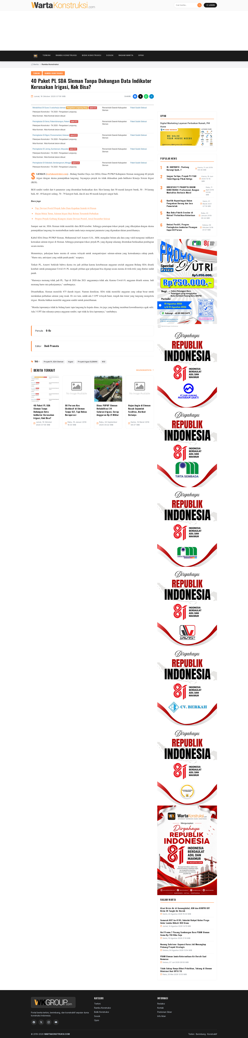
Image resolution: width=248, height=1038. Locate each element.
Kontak (160, 1008)
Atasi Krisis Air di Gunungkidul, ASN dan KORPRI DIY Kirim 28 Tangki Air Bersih (185, 909)
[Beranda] (35, 56)
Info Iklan (161, 1016)
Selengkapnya (143, 370)
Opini (141, 55)
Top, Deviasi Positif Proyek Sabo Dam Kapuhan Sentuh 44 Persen (65, 208)
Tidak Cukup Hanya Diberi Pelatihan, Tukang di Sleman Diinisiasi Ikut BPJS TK (186, 970)
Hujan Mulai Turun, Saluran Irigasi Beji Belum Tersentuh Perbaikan (66, 213)
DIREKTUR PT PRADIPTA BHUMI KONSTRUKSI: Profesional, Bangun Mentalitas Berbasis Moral (183, 190)
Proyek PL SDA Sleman (53, 362)
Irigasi (70, 362)
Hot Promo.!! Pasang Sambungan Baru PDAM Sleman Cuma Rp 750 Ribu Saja (185, 933)
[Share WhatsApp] (146, 96)
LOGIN (212, 5)
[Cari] (199, 5)
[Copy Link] (151, 96)
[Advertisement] (117, 30)
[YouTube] (56, 1022)
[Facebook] (34, 1022)
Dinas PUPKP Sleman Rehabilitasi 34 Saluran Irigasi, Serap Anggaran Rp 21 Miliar (108, 410)
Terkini (46, 55)
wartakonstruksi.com (56, 174)
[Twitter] (41, 1022)
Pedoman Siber (164, 1012)
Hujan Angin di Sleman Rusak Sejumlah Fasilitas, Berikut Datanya (139, 410)
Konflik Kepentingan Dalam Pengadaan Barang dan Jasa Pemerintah (180, 203)
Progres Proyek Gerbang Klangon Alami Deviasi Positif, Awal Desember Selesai (72, 218)
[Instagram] (49, 1022)
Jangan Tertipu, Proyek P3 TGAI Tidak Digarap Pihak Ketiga (181, 177)
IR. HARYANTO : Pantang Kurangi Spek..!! (178, 168)
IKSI (103, 362)
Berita (36, 64)
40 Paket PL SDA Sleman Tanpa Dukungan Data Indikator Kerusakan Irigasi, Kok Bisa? (43, 412)
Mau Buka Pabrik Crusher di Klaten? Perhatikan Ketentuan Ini (181, 215)
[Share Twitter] (140, 96)
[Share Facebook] (135, 96)
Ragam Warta (126, 55)
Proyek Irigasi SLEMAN (87, 362)
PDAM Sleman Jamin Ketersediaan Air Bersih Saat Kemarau (183, 958)
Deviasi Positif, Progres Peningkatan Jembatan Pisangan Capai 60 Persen (182, 227)
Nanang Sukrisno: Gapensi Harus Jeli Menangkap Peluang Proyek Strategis (183, 945)
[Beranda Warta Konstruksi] (69, 5)
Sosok (109, 55)
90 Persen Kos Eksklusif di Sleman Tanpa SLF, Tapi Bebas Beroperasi (76, 410)
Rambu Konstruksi (66, 55)
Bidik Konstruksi (91, 55)
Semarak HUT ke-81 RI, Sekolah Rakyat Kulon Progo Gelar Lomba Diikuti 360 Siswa (184, 921)
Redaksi (161, 1003)
